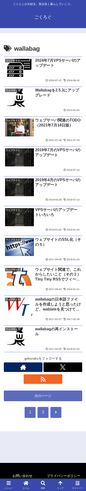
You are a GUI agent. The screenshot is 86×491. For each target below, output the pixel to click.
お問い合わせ (22, 476)
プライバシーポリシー (63, 476)
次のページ (43, 396)
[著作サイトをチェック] (23, 367)
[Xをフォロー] (62, 367)
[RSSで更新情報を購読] (43, 379)
